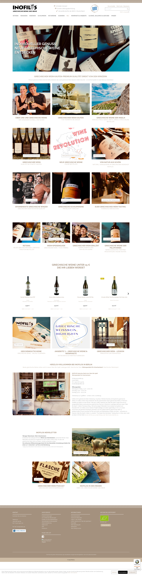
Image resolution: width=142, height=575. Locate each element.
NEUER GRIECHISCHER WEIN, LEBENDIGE (26, 247)
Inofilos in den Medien (76, 519)
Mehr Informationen (72, 572)
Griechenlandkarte (75, 516)
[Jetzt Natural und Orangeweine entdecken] (99, 156)
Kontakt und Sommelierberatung (49, 519)
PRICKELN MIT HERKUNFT (71, 208)
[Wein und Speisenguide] (56, 239)
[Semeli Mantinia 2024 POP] (28, 285)
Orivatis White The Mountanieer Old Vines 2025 (114, 297)
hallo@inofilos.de (21, 526)
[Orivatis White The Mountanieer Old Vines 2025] (114, 285)
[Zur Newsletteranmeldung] (80, 453)
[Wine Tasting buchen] (110, 200)
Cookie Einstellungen (47, 516)
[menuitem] (111, 6)
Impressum (44, 528)
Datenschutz (45, 524)
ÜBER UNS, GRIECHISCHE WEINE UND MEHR (91, 488)
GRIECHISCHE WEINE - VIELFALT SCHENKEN (31, 353)
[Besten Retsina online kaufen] (26, 239)
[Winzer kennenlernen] (31, 200)
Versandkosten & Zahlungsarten (49, 521)
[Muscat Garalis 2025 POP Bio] (85, 285)
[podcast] (38, 479)
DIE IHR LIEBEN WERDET (71, 267)
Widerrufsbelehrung (46, 523)
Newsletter (73, 523)
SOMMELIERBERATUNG (85, 247)
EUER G (98, 207)
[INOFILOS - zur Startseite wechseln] (25, 8)
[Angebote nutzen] (71, 345)
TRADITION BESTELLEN (26, 249)
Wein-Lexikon (110, 344)
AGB (43, 526)
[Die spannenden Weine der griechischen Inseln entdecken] (102, 111)
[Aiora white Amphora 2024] (57, 285)
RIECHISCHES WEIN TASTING (113, 207)
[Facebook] (43, 537)
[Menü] (140, 560)
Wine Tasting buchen (76, 528)
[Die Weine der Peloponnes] (111, 239)
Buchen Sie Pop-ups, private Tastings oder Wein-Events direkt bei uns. (101, 415)
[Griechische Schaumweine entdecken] (71, 200)
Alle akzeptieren (123, 572)
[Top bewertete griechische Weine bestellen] (31, 156)
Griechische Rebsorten (76, 517)
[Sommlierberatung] (86, 239)
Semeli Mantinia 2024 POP (27, 297)
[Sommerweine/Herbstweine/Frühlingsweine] (71, 111)
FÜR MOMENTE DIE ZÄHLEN (71, 120)
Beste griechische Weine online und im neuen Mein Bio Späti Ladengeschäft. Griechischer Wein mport (70, 367)
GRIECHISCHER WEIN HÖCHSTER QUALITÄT (31, 208)
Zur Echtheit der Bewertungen (49, 517)
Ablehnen (114, 572)
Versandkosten (68, 554)
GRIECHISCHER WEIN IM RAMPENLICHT (51, 488)
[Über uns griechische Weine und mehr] (31, 111)
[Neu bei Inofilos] (71, 156)
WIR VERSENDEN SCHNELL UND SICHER (31, 120)
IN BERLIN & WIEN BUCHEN (110, 208)
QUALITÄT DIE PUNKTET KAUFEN (31, 164)
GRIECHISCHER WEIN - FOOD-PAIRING (56, 248)
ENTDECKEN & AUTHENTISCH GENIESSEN (71, 355)
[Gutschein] (18, 345)
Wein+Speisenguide (75, 524)
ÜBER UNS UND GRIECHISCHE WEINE (31, 118)
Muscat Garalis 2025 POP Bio (85, 297)
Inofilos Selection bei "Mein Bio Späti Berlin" (81, 521)
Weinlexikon (74, 526)
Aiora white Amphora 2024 (56, 297)
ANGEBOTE (71, 352)
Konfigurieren (132, 572)
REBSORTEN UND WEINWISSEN (110, 353)
